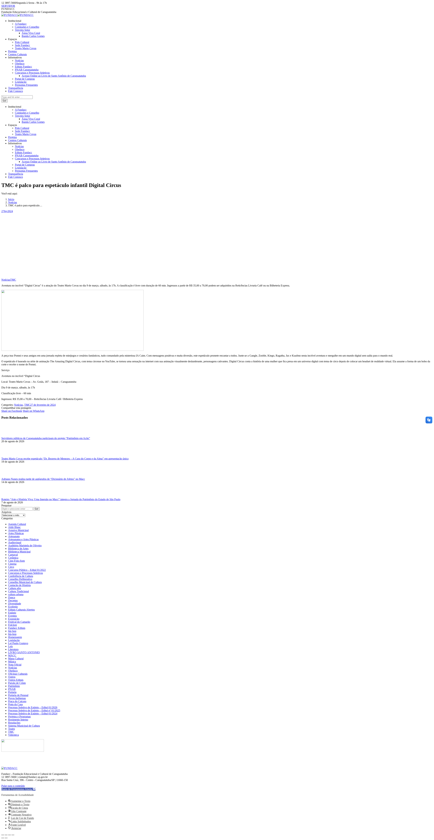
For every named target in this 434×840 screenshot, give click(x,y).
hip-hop (12, 634)
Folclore (12, 624)
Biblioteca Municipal (19, 551)
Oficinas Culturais (17, 673)
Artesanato (14, 536)
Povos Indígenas (17, 698)
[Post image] (10, 435)
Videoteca (13, 734)
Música (12, 661)
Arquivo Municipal (18, 530)
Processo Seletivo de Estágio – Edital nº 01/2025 (34, 710)
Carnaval (13, 554)
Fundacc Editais (16, 628)
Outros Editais (15, 679)
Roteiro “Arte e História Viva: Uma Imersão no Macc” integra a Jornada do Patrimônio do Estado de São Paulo (60, 499)
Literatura (13, 649)
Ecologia (13, 606)
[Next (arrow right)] (6, 837)
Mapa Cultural (16, 658)
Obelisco (13, 670)
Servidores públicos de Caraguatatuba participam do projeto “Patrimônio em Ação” (45, 438)
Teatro (11, 728)
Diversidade (14, 603)
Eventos (12, 615)
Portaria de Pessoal (18, 695)
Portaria (12, 692)
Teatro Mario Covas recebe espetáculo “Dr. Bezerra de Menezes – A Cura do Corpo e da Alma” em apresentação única (65, 458)
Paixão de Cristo (17, 683)
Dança (11, 597)
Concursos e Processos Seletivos (25, 573)
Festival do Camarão (19, 621)
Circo (11, 566)
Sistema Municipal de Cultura (24, 725)
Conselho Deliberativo (20, 579)
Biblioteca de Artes (18, 548)
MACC (12, 655)
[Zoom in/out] (13, 834)
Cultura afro (14, 588)
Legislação (14, 640)
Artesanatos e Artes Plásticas (23, 539)
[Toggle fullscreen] (9, 834)
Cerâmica (13, 557)
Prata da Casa (15, 704)
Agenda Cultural (17, 524)
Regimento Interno (18, 719)
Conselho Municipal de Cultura (25, 582)
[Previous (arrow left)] (2, 837)
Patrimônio (14, 686)
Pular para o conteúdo (13, 785)
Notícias (5, 279)
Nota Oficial (14, 664)
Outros (11, 676)
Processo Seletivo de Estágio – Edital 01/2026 (32, 707)
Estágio (12, 612)
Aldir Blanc (14, 527)
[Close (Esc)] (2, 834)
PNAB (12, 689)
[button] (18, 789)
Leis (10, 646)
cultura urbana (15, 594)
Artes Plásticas (16, 533)
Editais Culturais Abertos (21, 609)
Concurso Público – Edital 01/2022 (27, 569)
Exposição (13, 618)
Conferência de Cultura (20, 576)
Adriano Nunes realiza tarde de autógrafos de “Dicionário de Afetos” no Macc (43, 479)
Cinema (12, 563)
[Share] (6, 834)
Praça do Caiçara (17, 701)
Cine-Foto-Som (16, 560)
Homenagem (15, 637)
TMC (13, 279)
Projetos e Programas (19, 716)
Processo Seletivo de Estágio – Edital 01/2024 (32, 713)
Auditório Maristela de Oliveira (25, 545)
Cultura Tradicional (18, 591)
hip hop (12, 631)
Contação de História (19, 585)
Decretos (13, 600)
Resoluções (14, 722)
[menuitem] (14, 20)
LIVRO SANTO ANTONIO (24, 652)
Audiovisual (14, 542)
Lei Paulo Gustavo (18, 643)
